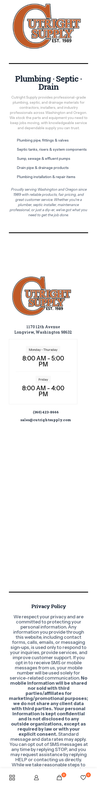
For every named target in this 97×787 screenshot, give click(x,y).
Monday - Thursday (43, 350)
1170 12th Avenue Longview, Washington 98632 (43, 329)
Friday (43, 379)
